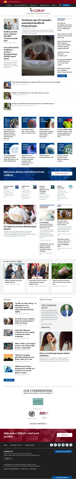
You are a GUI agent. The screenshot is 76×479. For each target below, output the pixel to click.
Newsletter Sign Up (61, 173)
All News (62, 76)
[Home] (36, 9)
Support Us (64, 435)
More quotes (45, 327)
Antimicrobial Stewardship (44, 207)
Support (66, 5)
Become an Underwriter (38, 423)
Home (5, 445)
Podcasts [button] (33, 5)
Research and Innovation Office (11, 468)
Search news (29, 445)
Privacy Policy (33, 468)
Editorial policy (16, 445)
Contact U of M (24, 468)
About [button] (54, 5)
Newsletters (44, 5)
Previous (18, 261)
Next (20, 261)
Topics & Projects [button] (20, 5)
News (10, 5)
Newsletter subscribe (63, 451)
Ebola (59, 206)
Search (60, 5)
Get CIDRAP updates (62, 477)
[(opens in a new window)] (12, 2)
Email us (8, 458)
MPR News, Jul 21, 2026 (46, 324)
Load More (9, 380)
